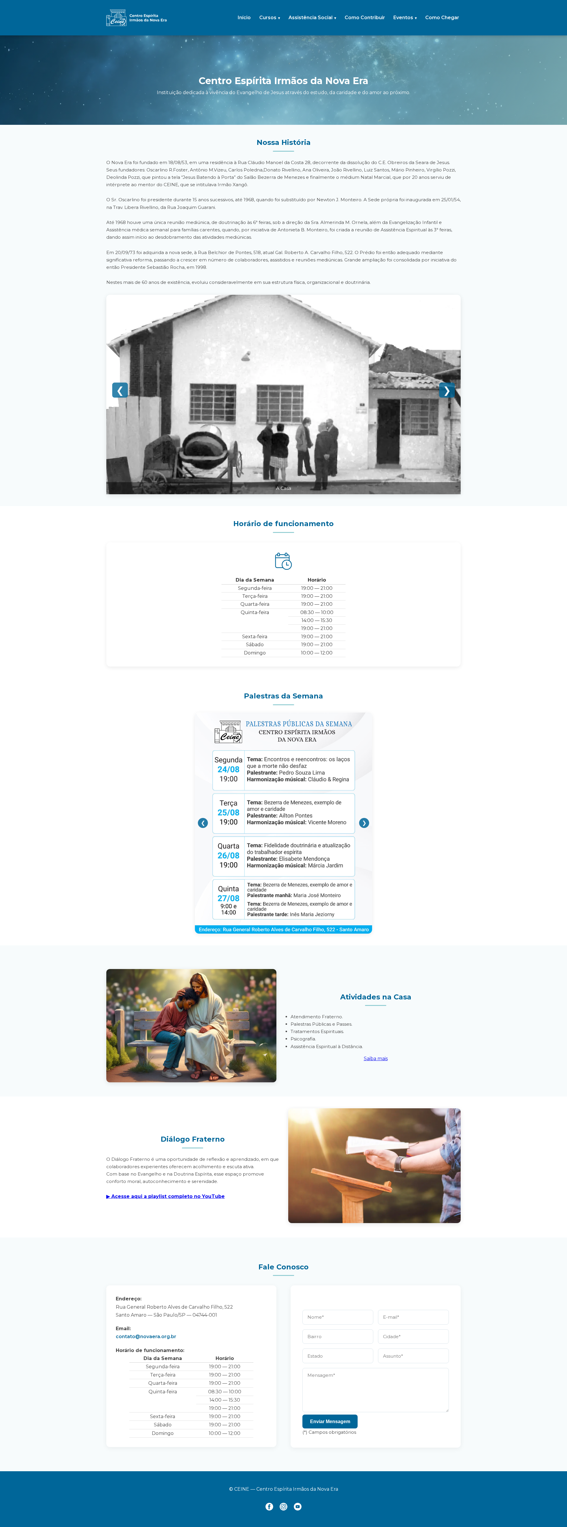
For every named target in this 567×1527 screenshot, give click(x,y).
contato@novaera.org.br (146, 1336)
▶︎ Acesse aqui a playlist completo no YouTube (165, 1196)
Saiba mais (376, 1058)
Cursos (267, 17)
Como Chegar (442, 17)
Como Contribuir (365, 17)
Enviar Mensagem (330, 1421)
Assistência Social (311, 17)
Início (244, 17)
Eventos (403, 17)
